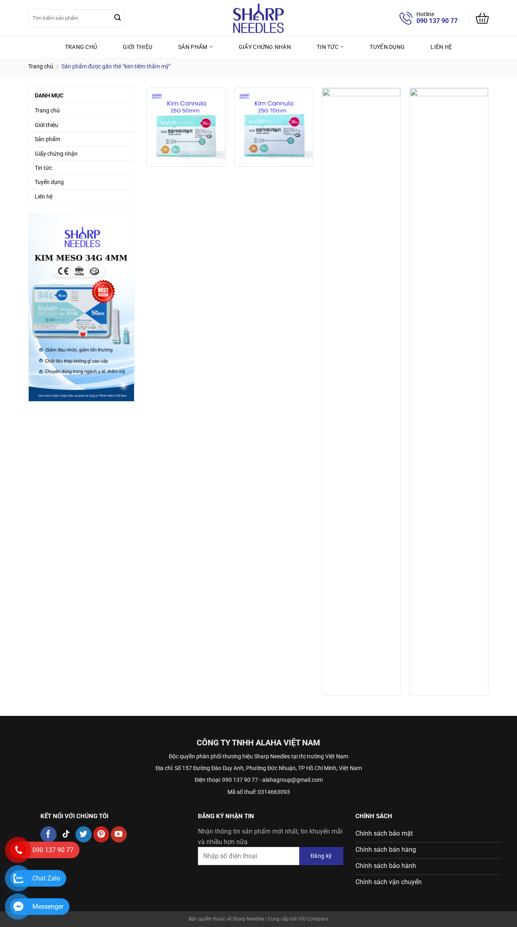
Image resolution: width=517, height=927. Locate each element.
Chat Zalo (46, 878)
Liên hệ (441, 47)
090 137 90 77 (437, 21)
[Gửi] (117, 18)
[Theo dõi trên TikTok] (66, 834)
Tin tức (327, 47)
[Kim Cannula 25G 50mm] (186, 127)
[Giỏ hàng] (482, 18)
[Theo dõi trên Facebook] (48, 834)
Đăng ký (321, 856)
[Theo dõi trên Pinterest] (101, 834)
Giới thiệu (137, 47)
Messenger (47, 906)
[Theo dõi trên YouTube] (119, 834)
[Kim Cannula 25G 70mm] (274, 127)
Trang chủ (81, 47)
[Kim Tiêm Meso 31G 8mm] (361, 391)
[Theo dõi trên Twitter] (84, 834)
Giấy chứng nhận (265, 47)
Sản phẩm (192, 47)
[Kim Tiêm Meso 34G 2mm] (449, 391)
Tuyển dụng (387, 47)
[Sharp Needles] (258, 18)
